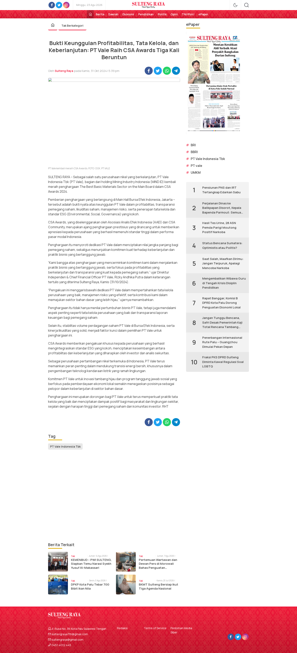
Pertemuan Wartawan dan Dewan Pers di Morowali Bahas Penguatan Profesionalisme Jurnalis (158, 564)
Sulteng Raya (64, 71)
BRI (193, 145)
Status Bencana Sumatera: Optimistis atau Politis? (222, 245)
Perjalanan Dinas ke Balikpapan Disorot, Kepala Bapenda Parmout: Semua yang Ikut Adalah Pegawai (221, 208)
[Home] (90, 14)
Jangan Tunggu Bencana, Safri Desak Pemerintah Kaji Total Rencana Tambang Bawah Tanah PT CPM (222, 322)
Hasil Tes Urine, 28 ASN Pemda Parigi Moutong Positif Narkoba (219, 227)
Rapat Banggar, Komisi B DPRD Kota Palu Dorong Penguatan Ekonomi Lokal (221, 302)
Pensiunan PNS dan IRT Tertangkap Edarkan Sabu (221, 189)
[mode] (235, 5)
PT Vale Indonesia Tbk (65, 446)
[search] (246, 5)
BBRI (194, 152)
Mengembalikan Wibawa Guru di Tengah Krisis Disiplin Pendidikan (224, 283)
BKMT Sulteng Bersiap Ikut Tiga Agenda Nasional (158, 586)
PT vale (196, 165)
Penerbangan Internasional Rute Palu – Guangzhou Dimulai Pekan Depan (222, 342)
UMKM (196, 172)
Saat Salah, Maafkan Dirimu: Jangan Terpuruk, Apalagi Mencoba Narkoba (222, 263)
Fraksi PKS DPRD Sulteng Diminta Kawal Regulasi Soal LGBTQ (223, 361)
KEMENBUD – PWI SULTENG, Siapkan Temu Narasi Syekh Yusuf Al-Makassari (91, 564)
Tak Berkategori (72, 25)
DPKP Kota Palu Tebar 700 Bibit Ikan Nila (90, 586)
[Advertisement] (114, 496)
